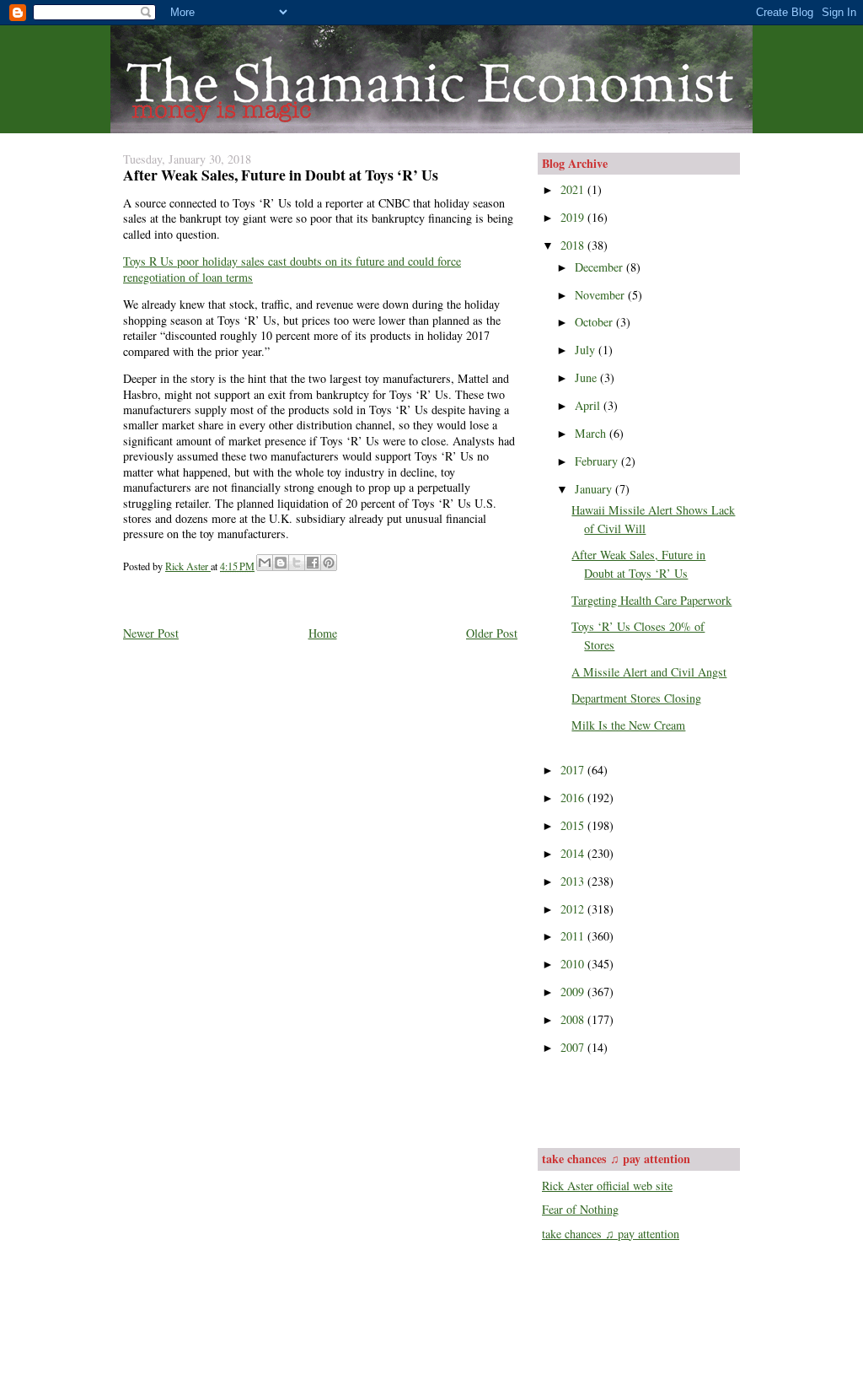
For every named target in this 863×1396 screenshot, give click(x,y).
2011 (573, 936)
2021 (573, 189)
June (587, 377)
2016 (573, 798)
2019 (573, 217)
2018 (573, 245)
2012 (573, 909)
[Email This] (264, 562)
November (601, 295)
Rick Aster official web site (607, 1186)
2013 (573, 881)
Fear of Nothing (580, 1209)
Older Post (491, 633)
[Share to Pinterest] (328, 562)
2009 (573, 992)
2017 (573, 770)
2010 (573, 964)
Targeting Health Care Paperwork (651, 600)
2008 (573, 1019)
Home (322, 633)
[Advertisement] (640, 1100)
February (598, 461)
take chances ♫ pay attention (610, 1234)
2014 (573, 853)
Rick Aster (188, 566)
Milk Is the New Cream (628, 725)
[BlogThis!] (280, 562)
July (586, 350)
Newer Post (151, 633)
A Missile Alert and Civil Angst (648, 672)
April (589, 405)
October (595, 322)
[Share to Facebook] (312, 562)
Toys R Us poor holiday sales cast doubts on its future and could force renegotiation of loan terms (292, 268)
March (592, 433)
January (595, 489)
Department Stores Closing (636, 698)
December (600, 267)
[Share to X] (296, 562)
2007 (573, 1047)
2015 (573, 825)
